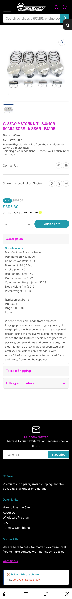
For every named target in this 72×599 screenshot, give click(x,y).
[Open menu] (7, 7)
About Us (9, 512)
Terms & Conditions (16, 528)
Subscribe (58, 454)
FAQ (5, 523)
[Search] (64, 18)
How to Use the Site (16, 507)
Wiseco (18, 135)
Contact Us (10, 561)
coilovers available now (26, 579)
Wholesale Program (16, 517)
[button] (36, 239)
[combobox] (36, 18)
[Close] (65, 573)
